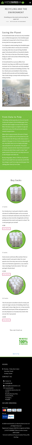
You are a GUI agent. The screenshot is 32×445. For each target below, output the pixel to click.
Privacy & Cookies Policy (20, 435)
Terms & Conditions (8, 435)
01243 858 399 (8, 383)
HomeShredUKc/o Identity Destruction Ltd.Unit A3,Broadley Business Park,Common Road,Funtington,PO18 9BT (12, 393)
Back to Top (16, 354)
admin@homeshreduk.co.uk (12, 386)
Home (7, 21)
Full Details (6, 228)
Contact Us (8, 381)
